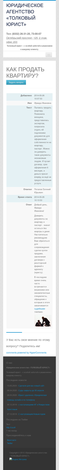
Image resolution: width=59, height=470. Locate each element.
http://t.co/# (10, 427)
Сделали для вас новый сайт (31, 385)
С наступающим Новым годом (31, 414)
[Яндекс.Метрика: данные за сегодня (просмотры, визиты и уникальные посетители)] (18, 459)
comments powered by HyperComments (26, 352)
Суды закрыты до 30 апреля (31, 390)
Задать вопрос (16, 82)
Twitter (10, 443)
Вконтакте (11, 440)
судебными (39, 308)
